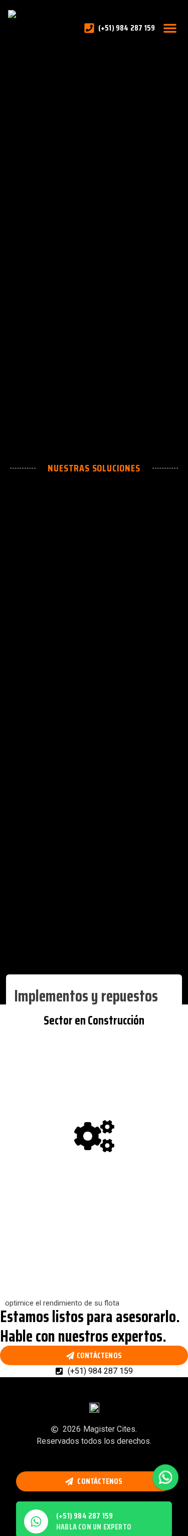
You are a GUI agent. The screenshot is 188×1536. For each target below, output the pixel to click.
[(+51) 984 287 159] (36, 1521)
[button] (169, 28)
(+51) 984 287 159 (84, 1515)
